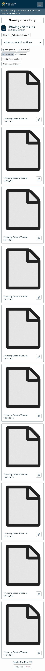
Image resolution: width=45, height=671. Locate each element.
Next (28, 666)
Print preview (10, 49)
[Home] (9, 4)
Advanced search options (17, 42)
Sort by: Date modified (12, 59)
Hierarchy (25, 49)
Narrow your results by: (22, 20)
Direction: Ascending (11, 64)
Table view (21, 54)
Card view (9, 54)
